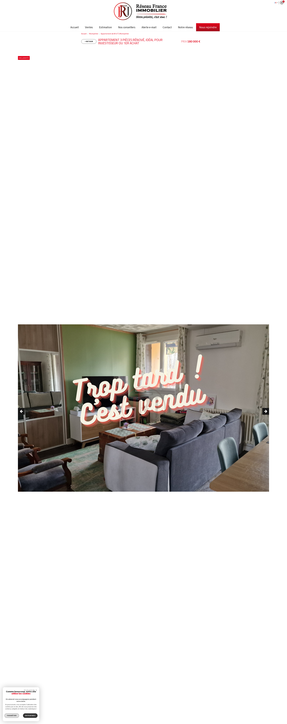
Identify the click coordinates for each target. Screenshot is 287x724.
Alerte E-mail (149, 27)
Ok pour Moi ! (30, 715)
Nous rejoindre (208, 27)
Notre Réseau (185, 27)
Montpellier (93, 34)
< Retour (89, 41)
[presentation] (21, 411)
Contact (167, 27)
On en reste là (29, 690)
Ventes (89, 27)
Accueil (74, 27)
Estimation (105, 27)
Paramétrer (12, 715)
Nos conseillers (126, 27)
